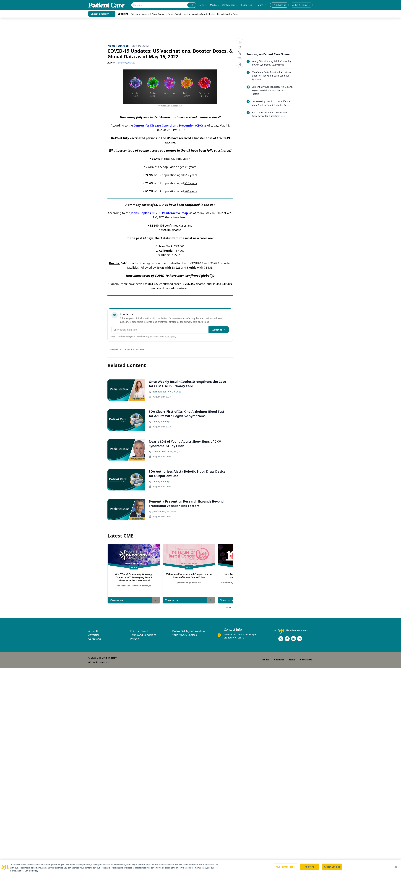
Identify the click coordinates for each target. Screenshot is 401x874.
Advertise (93, 635)
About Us (93, 631)
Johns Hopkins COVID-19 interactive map (159, 213)
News (201, 4)
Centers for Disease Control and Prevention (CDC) (168, 125)
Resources (246, 4)
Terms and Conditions (143, 635)
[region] (200, 867)
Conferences (228, 4)
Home (265, 659)
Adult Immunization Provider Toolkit (199, 14)
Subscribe (217, 329)
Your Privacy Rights (285, 866)
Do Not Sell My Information (188, 631)
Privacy (134, 638)
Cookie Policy (31, 870)
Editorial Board (139, 631)
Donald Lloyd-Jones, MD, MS (167, 451)
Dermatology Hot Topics (227, 14)
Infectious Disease (134, 349)
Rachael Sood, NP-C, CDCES (166, 391)
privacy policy (170, 336)
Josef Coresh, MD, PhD (164, 511)
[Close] (396, 866)
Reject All (310, 866)
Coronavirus (115, 349)
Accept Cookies (332, 866)
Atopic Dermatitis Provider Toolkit (166, 14)
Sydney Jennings (161, 421)
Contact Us (94, 638)
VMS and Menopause (140, 14)
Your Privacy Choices (184, 635)
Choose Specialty (100, 13)
